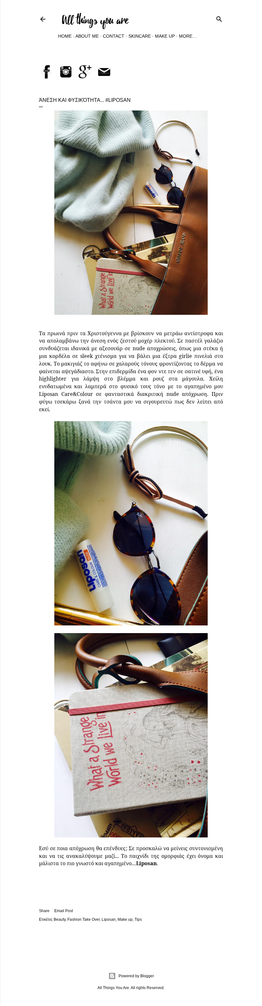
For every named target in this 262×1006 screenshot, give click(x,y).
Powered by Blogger (136, 976)
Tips (138, 919)
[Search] (219, 17)
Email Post (63, 911)
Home (65, 36)
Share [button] (44, 911)
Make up (125, 919)
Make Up (165, 36)
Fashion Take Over (83, 919)
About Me (87, 36)
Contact (113, 36)
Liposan (109, 919)
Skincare (139, 36)
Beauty (60, 919)
